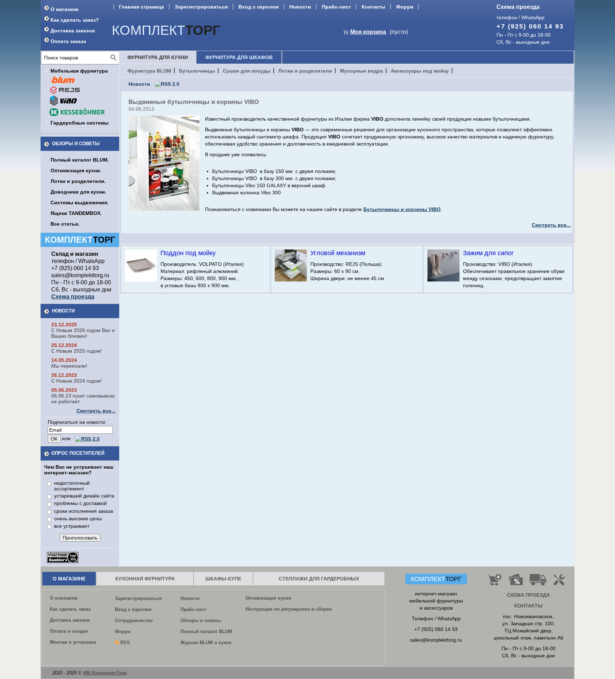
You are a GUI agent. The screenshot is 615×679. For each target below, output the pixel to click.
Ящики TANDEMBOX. (76, 213)
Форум (404, 7)
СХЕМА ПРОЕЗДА (528, 595)
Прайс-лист (336, 7)
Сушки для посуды (246, 71)
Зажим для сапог (488, 253)
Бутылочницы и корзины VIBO (402, 209)
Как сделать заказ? (75, 20)
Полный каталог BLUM (206, 631)
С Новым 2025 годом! (76, 351)
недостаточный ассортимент (72, 485)
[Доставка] (538, 582)
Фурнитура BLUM (149, 71)
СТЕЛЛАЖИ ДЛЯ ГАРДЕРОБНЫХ (319, 578)
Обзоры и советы (76, 143)
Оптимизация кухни (268, 598)
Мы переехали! (69, 366)
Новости (300, 7)
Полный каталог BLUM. (80, 160)
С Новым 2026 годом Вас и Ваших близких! (83, 333)
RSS (125, 642)
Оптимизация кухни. (76, 170)
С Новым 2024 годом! (76, 381)
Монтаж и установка (73, 642)
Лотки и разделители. (78, 181)
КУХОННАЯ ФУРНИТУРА (145, 578)
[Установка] (560, 582)
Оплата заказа (68, 41)
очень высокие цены (78, 518)
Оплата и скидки (69, 631)
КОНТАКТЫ (528, 606)
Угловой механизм (337, 253)
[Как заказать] (494, 582)
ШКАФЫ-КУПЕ (223, 578)
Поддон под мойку (188, 253)
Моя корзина (368, 32)
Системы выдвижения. (80, 202)
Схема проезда (518, 7)
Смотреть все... (96, 411)
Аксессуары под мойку (420, 71)
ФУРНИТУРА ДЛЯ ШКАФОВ (239, 57)
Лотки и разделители (305, 71)
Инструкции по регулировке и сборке (289, 609)
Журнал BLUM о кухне (205, 642)
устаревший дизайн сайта (84, 496)
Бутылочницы (197, 71)
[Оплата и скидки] (515, 582)
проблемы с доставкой (80, 503)
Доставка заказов (73, 30)
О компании (64, 598)
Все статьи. (65, 224)
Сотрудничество (134, 620)
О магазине (65, 9)
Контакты (373, 7)
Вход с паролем (258, 7)
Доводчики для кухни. (78, 192)
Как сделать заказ (70, 609)
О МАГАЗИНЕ (69, 578)
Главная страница (141, 7)
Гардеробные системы (80, 123)
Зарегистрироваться (201, 7)
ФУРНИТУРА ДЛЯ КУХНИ (157, 57)
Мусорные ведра (361, 71)
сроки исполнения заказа (83, 511)
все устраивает (71, 526)
